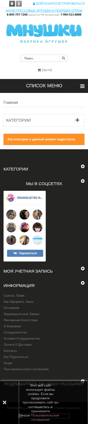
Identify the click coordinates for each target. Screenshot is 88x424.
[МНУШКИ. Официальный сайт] (44, 31)
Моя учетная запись (28, 271)
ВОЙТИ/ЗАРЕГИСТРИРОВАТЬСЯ (59, 3)
